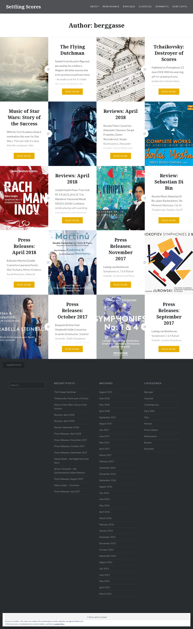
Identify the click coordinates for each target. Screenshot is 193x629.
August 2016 (105, 486)
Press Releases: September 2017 (70, 452)
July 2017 (104, 429)
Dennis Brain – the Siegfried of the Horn (71, 460)
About (94, 6)
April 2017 (104, 448)
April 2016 (104, 511)
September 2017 (107, 417)
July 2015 (104, 568)
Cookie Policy (59, 624)
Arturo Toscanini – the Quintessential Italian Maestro (69, 470)
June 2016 (104, 499)
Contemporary (151, 404)
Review (148, 442)
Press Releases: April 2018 (67, 433)
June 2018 (104, 398)
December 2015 (107, 537)
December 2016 (107, 467)
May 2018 (104, 404)
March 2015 (105, 593)
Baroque (129, 6)
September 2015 (107, 555)
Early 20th (180, 6)
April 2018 (104, 411)
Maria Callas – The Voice (66, 485)
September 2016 (107, 480)
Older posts (13, 365)
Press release (151, 429)
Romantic (162, 6)
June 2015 (104, 574)
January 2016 (106, 530)
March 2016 (105, 518)
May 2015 (104, 581)
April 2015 (104, 587)
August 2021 (105, 392)
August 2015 (105, 562)
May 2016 (104, 505)
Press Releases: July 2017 (67, 491)
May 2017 (104, 442)
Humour (148, 423)
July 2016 (104, 493)
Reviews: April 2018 (64, 414)
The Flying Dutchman (65, 392)
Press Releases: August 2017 (69, 479)
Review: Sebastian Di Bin (66, 427)
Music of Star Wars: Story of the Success (70, 406)
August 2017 (105, 423)
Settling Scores (23, 7)
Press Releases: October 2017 (69, 446)
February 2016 (106, 524)
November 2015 (107, 543)
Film (146, 417)
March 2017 (105, 455)
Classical (145, 6)
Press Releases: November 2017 (70, 440)
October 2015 (106, 549)
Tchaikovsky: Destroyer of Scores (71, 398)
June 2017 (104, 436)
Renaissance (111, 6)
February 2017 (106, 461)
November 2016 (107, 474)
